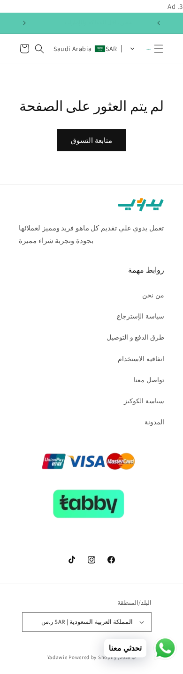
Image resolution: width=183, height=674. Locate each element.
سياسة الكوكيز (144, 401)
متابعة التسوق (91, 140)
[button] (158, 48)
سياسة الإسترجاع (140, 316)
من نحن (153, 295)
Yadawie (57, 657)
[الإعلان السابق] (158, 23)
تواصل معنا (149, 380)
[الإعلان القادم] (24, 23)
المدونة (154, 422)
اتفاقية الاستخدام (141, 359)
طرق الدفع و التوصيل (135, 337)
